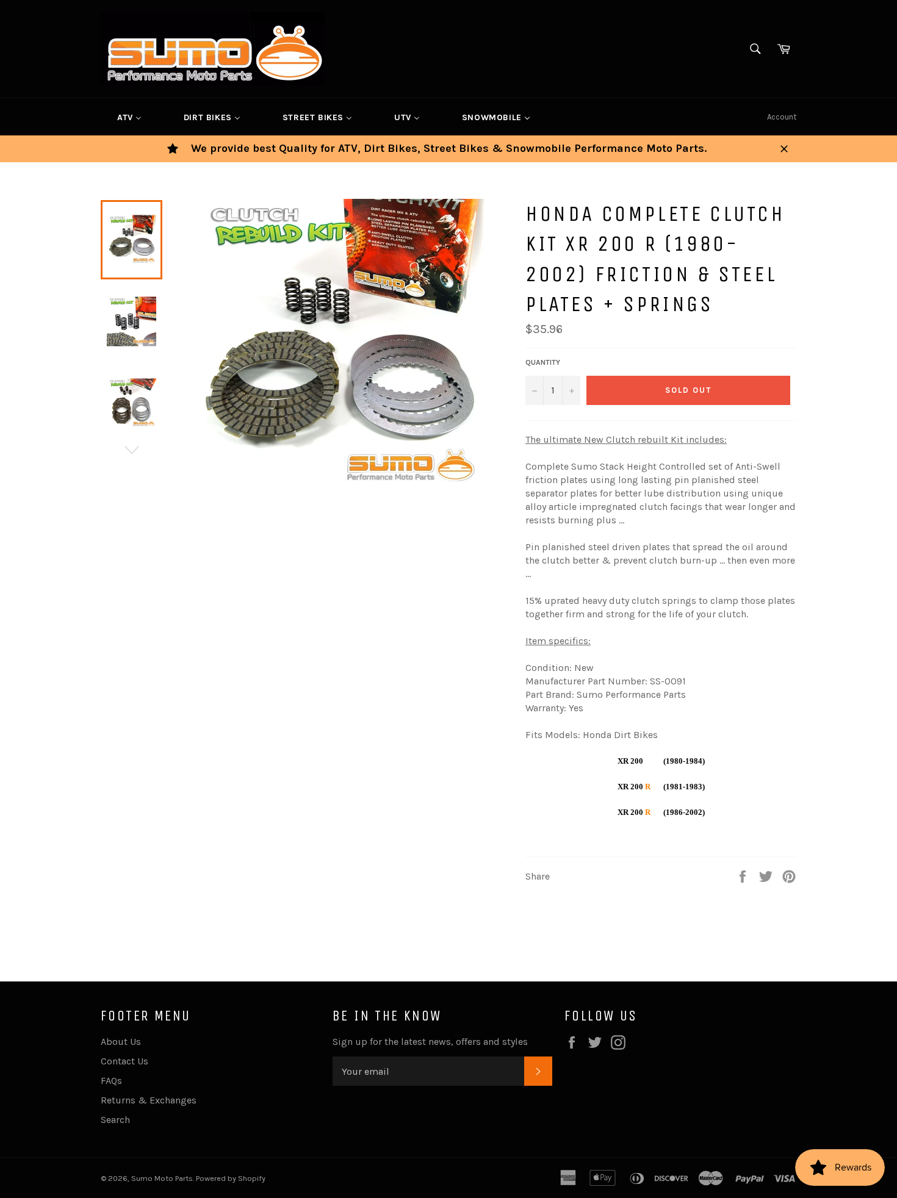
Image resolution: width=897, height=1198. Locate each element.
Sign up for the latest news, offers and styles (430, 1041)
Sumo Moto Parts (162, 1178)
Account (781, 116)
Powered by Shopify (230, 1178)
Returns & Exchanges (148, 1100)
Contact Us (124, 1061)
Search (115, 1119)
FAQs (111, 1080)
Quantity (542, 362)
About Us (121, 1041)
